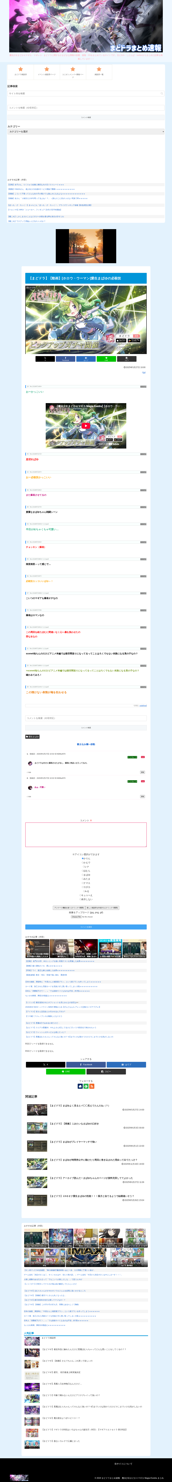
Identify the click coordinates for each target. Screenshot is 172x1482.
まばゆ (86, 875)
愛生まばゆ (34, 737)
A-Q (87, 891)
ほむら (86, 871)
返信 (29, 772)
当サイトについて (123, 1464)
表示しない (87, 899)
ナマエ (86, 883)
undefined (143, 706)
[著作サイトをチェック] (80, 1086)
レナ (87, 866)
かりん (86, 858)
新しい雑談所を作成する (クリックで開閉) (102, 908)
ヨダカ (86, 887)
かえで (86, 862)
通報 (142, 772)
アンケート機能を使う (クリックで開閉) (69, 908)
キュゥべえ (87, 895)
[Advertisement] (86, 156)
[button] (162, 93)
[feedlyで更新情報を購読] (86, 1086)
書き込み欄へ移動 (86, 744)
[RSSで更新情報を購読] (91, 1086)
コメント (86, 820)
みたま (86, 879)
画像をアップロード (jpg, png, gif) (86, 912)
